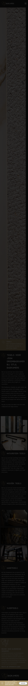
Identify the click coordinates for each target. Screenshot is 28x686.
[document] (14, 343)
